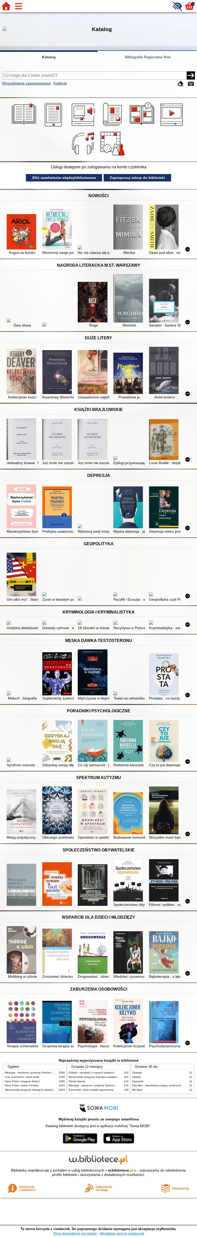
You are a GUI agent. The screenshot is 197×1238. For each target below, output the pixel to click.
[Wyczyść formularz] (180, 84)
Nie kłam (137, 1089)
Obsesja (137, 1072)
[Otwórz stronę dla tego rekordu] (22, 232)
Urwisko (136, 1077)
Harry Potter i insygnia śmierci (22, 1081)
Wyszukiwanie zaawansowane (26, 83)
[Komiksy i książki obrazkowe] (142, 126)
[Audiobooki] (83, 126)
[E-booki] (54, 126)
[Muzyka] (83, 155)
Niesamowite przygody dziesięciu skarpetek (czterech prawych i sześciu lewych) (51, 1089)
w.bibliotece (120, 1170)
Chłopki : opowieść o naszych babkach (91, 1072)
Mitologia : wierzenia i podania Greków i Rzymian (33, 1072)
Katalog (49, 57)
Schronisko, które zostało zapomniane (91, 1089)
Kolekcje (60, 83)
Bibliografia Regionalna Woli (147, 57)
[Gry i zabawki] (113, 155)
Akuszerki (137, 1081)
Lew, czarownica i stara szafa (22, 1077)
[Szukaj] (191, 75)
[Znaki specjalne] (191, 84)
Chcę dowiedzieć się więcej (75, 1233)
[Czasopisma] (113, 126)
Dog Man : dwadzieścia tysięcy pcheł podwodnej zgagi (164, 1085)
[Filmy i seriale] (172, 126)
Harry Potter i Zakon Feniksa (21, 1085)
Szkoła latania (76, 1081)
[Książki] (24, 126)
